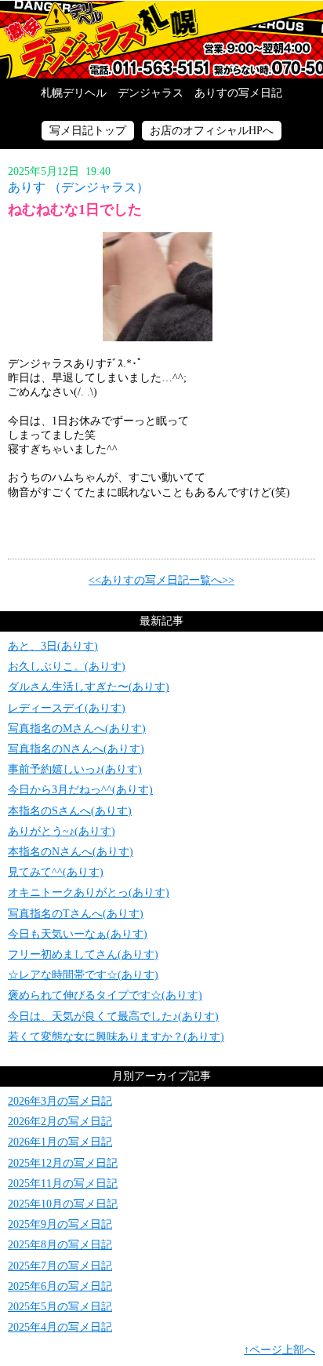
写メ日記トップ (87, 131)
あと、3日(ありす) (53, 646)
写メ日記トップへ (161, 39)
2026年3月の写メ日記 (60, 1101)
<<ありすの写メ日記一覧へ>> (161, 580)
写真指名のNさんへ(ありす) (76, 749)
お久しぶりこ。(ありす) (66, 666)
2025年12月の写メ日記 (63, 1163)
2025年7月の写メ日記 (60, 1266)
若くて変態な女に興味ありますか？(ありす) (116, 1037)
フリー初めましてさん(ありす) (83, 954)
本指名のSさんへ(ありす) (70, 811)
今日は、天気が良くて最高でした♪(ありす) (113, 1016)
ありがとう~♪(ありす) (61, 831)
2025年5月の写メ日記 (60, 1307)
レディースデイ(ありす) (66, 708)
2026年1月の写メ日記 (60, 1142)
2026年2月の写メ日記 (60, 1121)
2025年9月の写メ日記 (60, 1224)
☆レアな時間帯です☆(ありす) (83, 975)
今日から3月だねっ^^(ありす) (80, 790)
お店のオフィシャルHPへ (212, 131)
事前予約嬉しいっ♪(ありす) (75, 769)
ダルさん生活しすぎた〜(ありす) (88, 687)
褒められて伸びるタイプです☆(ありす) (105, 995)
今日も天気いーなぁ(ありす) (77, 934)
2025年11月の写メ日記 (63, 1183)
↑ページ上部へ (279, 1350)
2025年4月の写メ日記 (60, 1327)
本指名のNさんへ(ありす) (70, 852)
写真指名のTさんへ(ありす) (75, 914)
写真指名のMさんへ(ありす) (77, 728)
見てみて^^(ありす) (55, 872)
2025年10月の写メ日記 (63, 1204)
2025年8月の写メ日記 (60, 1245)
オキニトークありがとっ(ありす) (88, 892)
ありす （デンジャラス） (78, 187)
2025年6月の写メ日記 (60, 1286)
